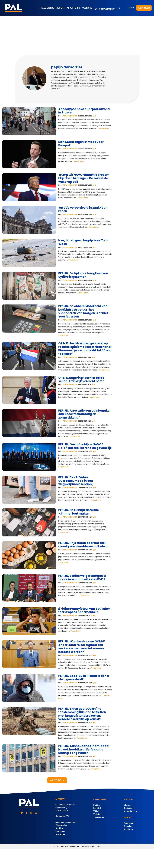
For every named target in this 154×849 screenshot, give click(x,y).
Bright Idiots (95, 846)
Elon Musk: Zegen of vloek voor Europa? (81, 143)
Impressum (60, 831)
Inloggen (128, 805)
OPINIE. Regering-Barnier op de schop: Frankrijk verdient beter (81, 379)
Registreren (129, 808)
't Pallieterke (98, 817)
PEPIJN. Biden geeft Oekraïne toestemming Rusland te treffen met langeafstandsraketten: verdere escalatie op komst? (82, 714)
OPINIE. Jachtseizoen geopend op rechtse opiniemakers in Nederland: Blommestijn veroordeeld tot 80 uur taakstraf (85, 348)
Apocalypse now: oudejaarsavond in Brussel (84, 111)
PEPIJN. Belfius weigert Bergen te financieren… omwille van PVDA (82, 577)
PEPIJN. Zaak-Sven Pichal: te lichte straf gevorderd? (83, 677)
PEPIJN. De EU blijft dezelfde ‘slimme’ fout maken (78, 511)
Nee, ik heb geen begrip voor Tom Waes (83, 242)
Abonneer (144, 7)
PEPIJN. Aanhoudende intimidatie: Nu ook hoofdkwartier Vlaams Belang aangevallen (83, 749)
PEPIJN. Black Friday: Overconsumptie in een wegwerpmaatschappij (75, 480)
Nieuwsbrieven (130, 811)
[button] (119, 7)
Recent (60, 8)
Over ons (87, 8)
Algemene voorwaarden (66, 822)
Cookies (59, 828)
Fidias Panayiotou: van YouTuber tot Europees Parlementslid (84, 610)
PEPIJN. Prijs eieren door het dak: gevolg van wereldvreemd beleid (83, 544)
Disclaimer (60, 834)
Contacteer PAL (62, 816)
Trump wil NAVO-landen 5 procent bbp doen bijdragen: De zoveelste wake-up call (83, 178)
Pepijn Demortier (70, 116)
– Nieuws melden (106, 9)
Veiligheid (97, 814)
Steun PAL (128, 826)
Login (132, 8)
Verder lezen (104, 128)
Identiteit (97, 808)
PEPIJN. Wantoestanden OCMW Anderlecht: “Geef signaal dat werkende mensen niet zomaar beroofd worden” (81, 646)
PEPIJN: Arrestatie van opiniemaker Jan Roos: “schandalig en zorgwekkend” (84, 414)
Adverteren (73, 8)
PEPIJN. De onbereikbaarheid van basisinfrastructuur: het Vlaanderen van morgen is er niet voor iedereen (83, 311)
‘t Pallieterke (46, 8)
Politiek (96, 805)
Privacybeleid (61, 825)
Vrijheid (96, 811)
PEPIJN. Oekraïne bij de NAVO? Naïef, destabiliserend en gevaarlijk (85, 446)
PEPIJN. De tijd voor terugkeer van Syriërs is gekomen (83, 275)
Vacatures (128, 829)
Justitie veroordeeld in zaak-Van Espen (82, 209)
